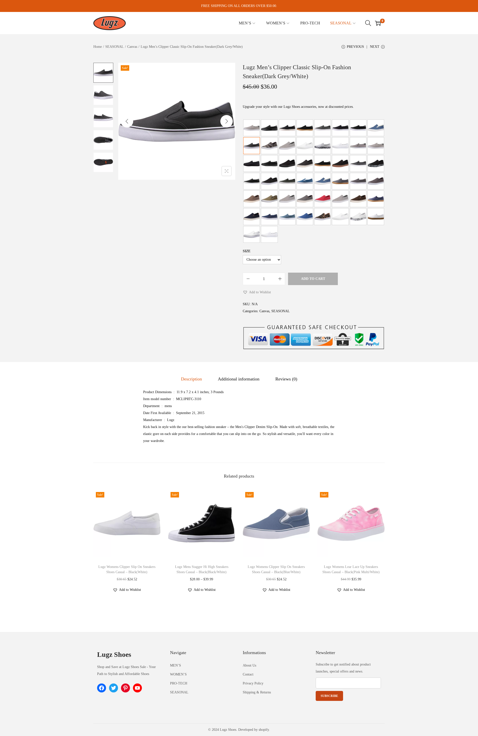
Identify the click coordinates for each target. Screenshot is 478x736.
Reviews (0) (286, 378)
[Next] (226, 121)
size (246, 251)
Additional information (238, 378)
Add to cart (313, 279)
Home (97, 47)
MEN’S (175, 665)
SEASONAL (114, 47)
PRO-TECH (178, 683)
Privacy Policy (253, 683)
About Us (249, 665)
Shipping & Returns (257, 692)
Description (191, 378)
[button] (257, 292)
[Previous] (127, 121)
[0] (378, 23)
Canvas (132, 47)
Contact (248, 674)
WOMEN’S (178, 674)
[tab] (191, 378)
